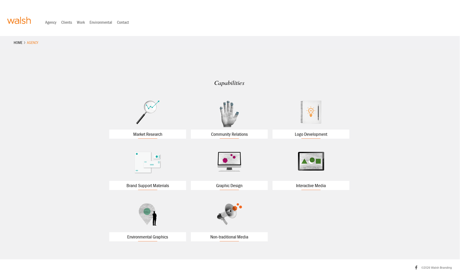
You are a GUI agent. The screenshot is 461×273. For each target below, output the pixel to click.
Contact (123, 22)
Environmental (101, 22)
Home (18, 42)
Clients (66, 22)
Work (81, 22)
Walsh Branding (19, 20)
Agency (50, 22)
